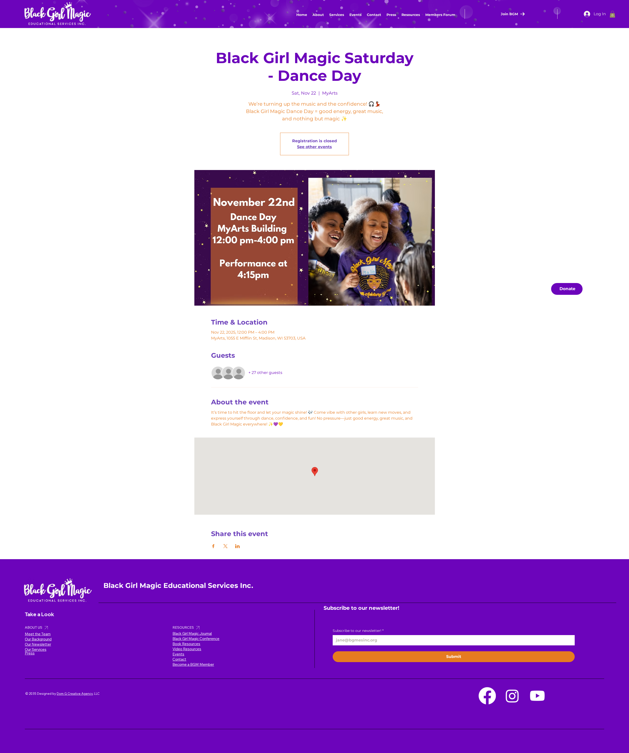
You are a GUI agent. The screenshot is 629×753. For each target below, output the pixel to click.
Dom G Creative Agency (75, 694)
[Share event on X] (225, 546)
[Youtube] (537, 695)
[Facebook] (487, 695)
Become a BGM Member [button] (193, 664)
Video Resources (186, 649)
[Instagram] (512, 695)
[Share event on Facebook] (213, 546)
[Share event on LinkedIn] (237, 546)
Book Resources (186, 643)
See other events (314, 146)
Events (178, 654)
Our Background (38, 639)
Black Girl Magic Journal (192, 633)
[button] (411, 14)
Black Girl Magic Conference (195, 638)
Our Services (35, 649)
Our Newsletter (38, 644)
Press (30, 653)
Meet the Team (38, 634)
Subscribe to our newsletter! (358, 630)
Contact (179, 659)
